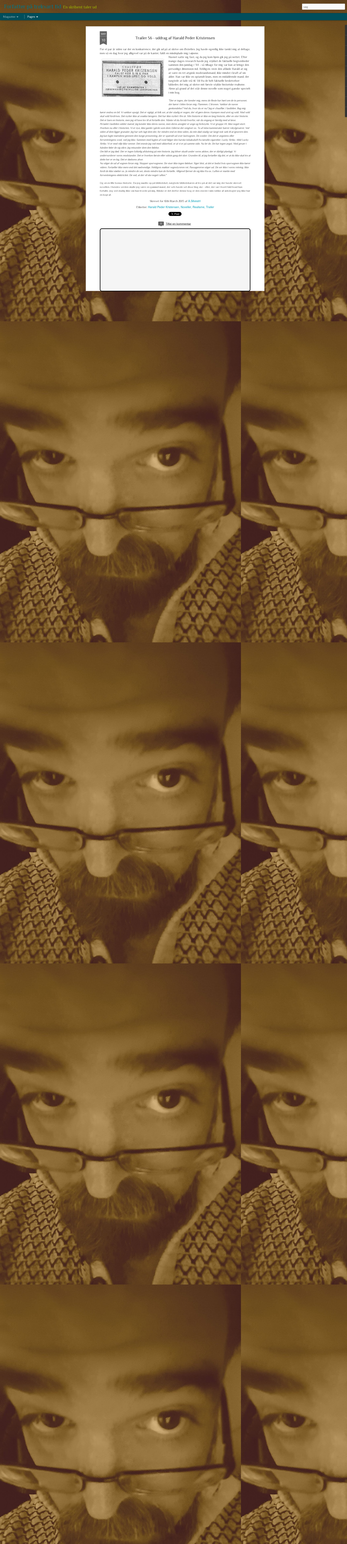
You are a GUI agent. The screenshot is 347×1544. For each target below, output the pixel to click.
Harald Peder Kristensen (163, 207)
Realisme (198, 207)
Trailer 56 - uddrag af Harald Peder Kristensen (175, 38)
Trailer (210, 207)
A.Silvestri (194, 201)
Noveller (186, 207)
